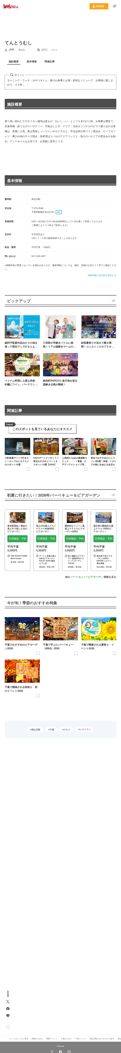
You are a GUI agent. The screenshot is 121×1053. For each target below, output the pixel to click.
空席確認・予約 (17, 538)
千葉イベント (80, 1038)
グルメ (67, 729)
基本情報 (14, 180)
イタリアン (85, 729)
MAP (58, 212)
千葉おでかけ (66, 1038)
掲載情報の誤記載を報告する (102, 275)
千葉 (52, 729)
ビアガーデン (95, 577)
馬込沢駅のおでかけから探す (102, 1038)
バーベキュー (78, 577)
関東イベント (52, 1038)
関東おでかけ (37, 1038)
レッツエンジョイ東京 (19, 1038)
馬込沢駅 (36, 729)
